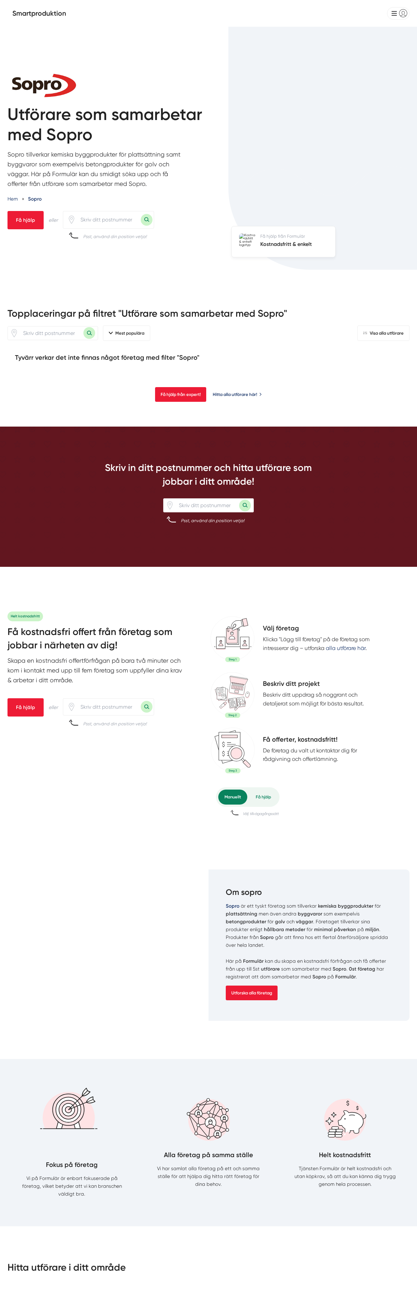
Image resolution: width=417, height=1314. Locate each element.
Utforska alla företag (251, 992)
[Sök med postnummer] (146, 220)
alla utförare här (346, 648)
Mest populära (129, 333)
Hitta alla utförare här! (235, 394)
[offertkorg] (232, 750)
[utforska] (232, 639)
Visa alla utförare (387, 333)
